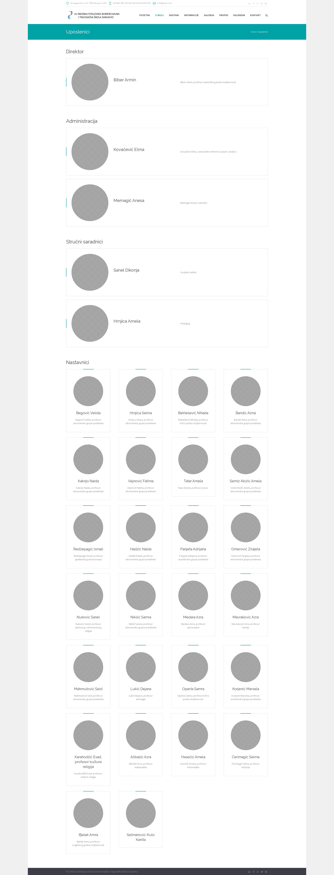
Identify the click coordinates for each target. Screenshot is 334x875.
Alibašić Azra (140, 757)
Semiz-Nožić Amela (245, 481)
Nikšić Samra (140, 617)
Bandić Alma (246, 413)
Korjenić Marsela (245, 689)
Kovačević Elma (129, 149)
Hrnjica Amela (127, 321)
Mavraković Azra (246, 617)
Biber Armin (125, 79)
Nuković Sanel (88, 617)
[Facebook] (253, 3)
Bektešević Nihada (193, 413)
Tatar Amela (193, 481)
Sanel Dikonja (126, 270)
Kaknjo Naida (88, 481)
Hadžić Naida (140, 549)
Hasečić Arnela (193, 757)
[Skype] (265, 3)
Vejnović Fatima (140, 481)
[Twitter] (261, 3)
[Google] (257, 3)
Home (253, 31)
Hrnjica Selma (141, 413)
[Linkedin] (249, 3)
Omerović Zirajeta (245, 549)
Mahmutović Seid (88, 689)
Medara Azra (193, 617)
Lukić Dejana (140, 689)
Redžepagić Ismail (88, 549)
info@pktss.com (164, 3)
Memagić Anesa (129, 200)
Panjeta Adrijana (193, 549)
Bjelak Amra (88, 835)
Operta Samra (193, 689)
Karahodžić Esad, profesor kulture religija (88, 762)
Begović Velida (88, 413)
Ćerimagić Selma (245, 757)
